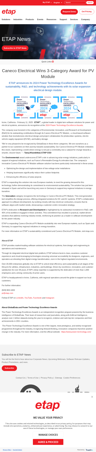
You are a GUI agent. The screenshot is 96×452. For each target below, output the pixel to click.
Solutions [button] (6, 19)
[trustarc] (89, 450)
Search (90, 2)
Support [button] (63, 19)
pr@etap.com (7, 293)
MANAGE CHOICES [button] (48, 434)
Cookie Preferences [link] (71, 378)
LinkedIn (20, 298)
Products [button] (30, 19)
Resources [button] (51, 19)
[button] (92, 396)
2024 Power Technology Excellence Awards (64, 125)
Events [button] (40, 19)
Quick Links (47, 62)
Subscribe (9, 368)
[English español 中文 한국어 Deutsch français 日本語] (58, 2)
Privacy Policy (7, 450)
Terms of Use (33, 378)
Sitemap (58, 378)
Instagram (50, 298)
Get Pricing (87, 12)
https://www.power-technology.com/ (76, 332)
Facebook (37, 298)
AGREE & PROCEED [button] (48, 442)
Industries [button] (17, 19)
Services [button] (74, 19)
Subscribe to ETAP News (15, 48)
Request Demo (69, 12)
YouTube (28, 298)
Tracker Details (17, 450)
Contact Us (20, 378)
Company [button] (85, 19)
